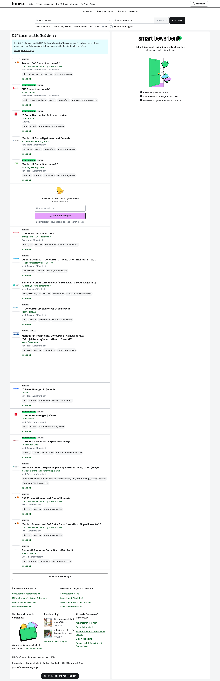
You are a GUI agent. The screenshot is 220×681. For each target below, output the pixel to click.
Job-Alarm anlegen (61, 215)
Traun (26, 244)
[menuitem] (45, 27)
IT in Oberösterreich (21, 607)
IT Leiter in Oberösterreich (24, 602)
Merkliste (133, 11)
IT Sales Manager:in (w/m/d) (38, 389)
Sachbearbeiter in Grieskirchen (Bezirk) (90, 633)
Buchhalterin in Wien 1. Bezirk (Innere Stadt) (89, 644)
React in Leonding (84, 627)
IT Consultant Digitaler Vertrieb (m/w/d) (46, 308)
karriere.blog (51, 614)
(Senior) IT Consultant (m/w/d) (40, 164)
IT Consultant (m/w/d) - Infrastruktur (44, 115)
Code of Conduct (51, 663)
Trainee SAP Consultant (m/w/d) (41, 63)
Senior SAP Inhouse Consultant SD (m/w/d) (47, 550)
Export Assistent (84, 639)
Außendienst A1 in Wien (86, 623)
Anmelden (200, 4)
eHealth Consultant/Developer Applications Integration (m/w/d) (60, 467)
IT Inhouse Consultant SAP (38, 233)
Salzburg (32, 293)
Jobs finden (177, 20)
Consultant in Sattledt (71, 607)
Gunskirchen (29, 270)
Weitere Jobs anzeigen (60, 576)
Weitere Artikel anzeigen (55, 641)
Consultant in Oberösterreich (26, 594)
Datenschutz (18, 663)
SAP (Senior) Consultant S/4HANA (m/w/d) (46, 498)
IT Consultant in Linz (69, 594)
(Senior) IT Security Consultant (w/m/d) (46, 138)
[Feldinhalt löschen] (109, 20)
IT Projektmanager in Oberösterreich (29, 598)
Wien (25, 74)
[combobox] (73, 20)
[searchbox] (60, 208)
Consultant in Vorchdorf (71, 598)
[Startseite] (20, 3)
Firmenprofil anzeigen (24, 50)
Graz (73, 478)
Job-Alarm (121, 11)
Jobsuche (87, 11)
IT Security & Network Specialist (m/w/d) (46, 441)
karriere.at (82, 617)
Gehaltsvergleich (34, 648)
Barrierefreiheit (33, 663)
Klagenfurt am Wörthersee (36, 478)
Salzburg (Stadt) (89, 478)
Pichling (26, 452)
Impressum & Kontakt (38, 657)
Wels (25, 126)
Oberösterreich (48, 36)
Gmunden (27, 149)
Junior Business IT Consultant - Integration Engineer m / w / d (59, 259)
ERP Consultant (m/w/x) (36, 89)
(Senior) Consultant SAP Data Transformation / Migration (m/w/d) (61, 524)
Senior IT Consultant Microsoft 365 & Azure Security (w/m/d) (59, 282)
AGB (53, 657)
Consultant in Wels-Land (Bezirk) (75, 602)
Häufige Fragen (19, 657)
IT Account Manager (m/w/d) (39, 415)
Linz (41, 74)
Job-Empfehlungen (104, 11)
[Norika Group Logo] (25, 668)
